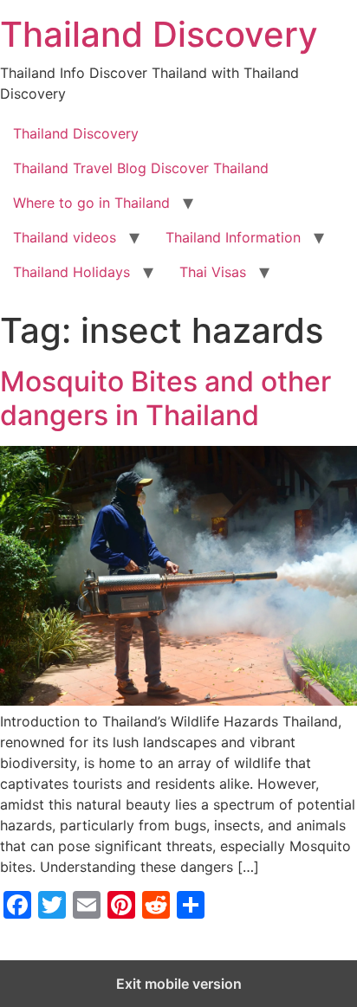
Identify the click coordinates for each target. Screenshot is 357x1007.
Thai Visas (212, 272)
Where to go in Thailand (91, 202)
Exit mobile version (179, 983)
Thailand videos (64, 237)
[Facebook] (17, 905)
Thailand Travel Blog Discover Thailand (141, 168)
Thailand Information (233, 237)
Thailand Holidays (71, 272)
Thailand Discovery (159, 34)
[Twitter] (52, 905)
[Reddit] (156, 905)
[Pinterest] (121, 905)
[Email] (86, 905)
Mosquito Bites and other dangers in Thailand (165, 398)
